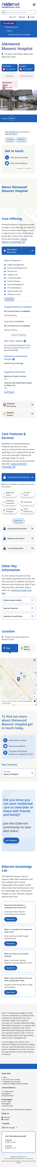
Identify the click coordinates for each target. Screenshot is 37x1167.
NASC (5, 1077)
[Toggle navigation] (34, 5)
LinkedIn (6, 1119)
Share (22, 139)
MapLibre (4, 701)
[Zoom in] (34, 693)
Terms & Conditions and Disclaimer (14, 1158)
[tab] (18, 251)
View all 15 (18, 521)
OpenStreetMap (6, 703)
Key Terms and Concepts (11, 1079)
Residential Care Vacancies (12, 1082)
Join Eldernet (11, 840)
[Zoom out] (34, 696)
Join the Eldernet (12, 132)
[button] (10, 510)
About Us (12, 17)
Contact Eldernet (8, 1087)
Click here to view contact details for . (17, 1109)
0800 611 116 (11, 1148)
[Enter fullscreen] (34, 660)
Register (22, 17)
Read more (10, 919)
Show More (9, 299)
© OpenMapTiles (21, 701)
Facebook (6, 1117)
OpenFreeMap (12, 701)
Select (11, 118)
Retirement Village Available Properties (15, 1084)
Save (11, 139)
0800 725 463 (11, 1142)
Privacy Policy (29, 1158)
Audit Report (9, 392)
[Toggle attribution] (35, 701)
